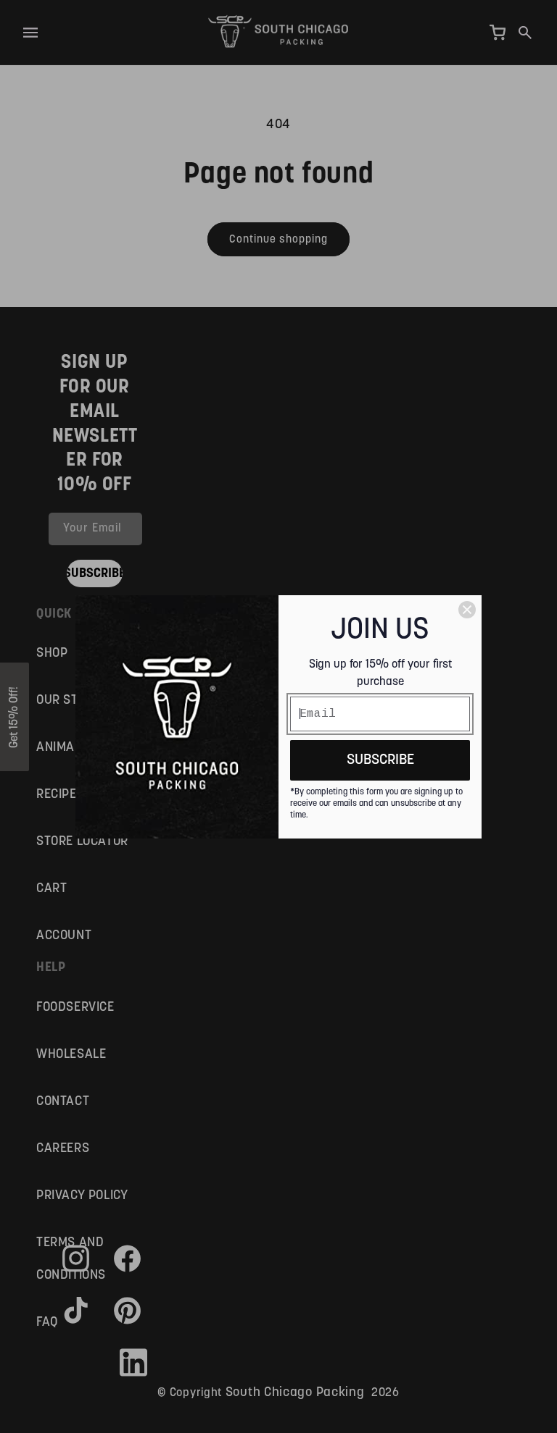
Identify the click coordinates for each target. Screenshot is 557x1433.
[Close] (467, 609)
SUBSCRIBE (380, 760)
